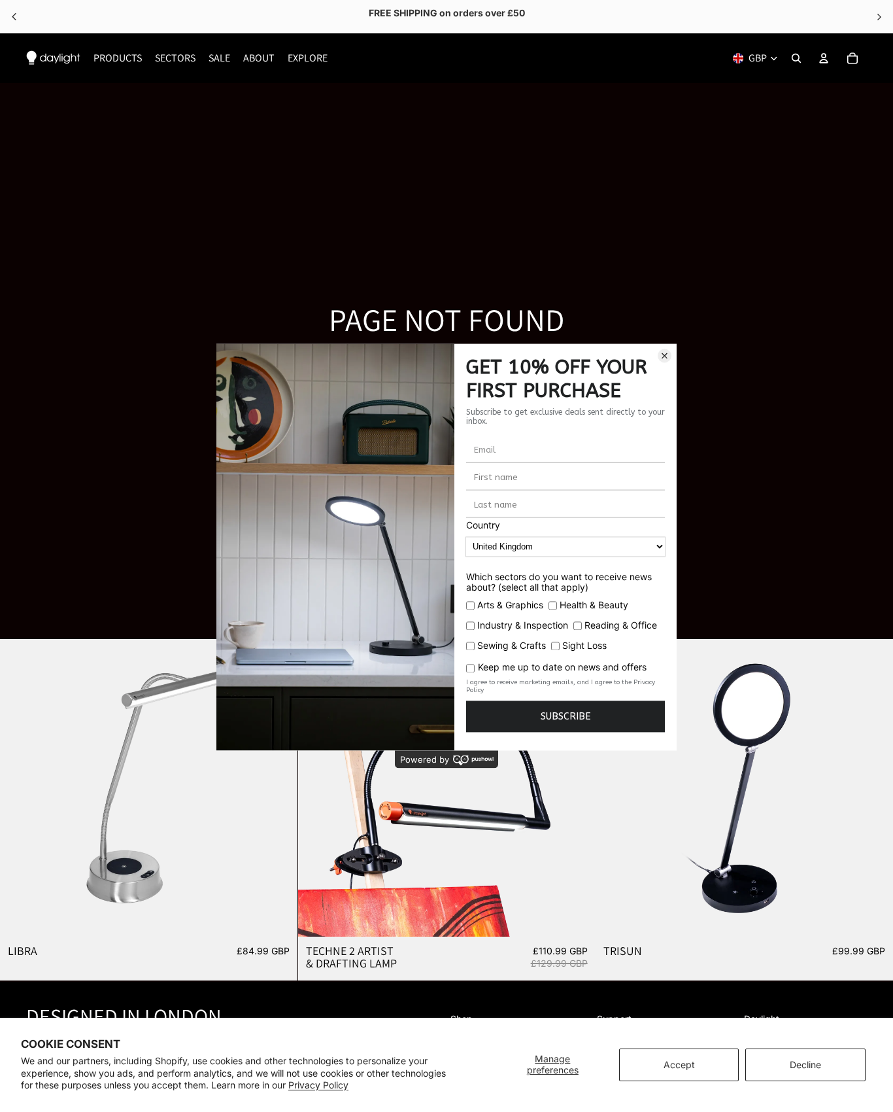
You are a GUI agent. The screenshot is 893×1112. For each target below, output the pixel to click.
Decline (805, 1064)
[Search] (796, 58)
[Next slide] (277, 788)
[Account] (823, 58)
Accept (679, 1064)
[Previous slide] (19, 788)
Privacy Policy (318, 1084)
